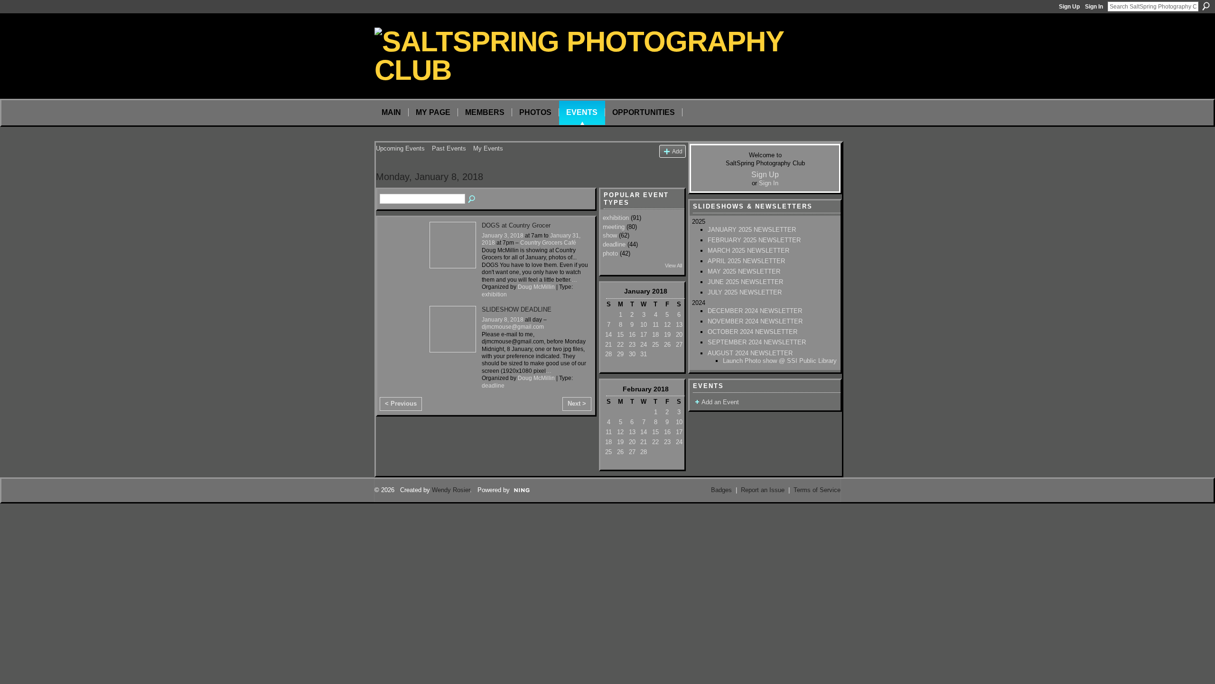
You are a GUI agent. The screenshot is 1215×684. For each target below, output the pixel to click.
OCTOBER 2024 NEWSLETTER (752, 331)
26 (667, 344)
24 (643, 344)
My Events (488, 148)
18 (655, 334)
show (610, 235)
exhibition (494, 294)
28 (608, 354)
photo (610, 253)
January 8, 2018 (502, 319)
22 (620, 344)
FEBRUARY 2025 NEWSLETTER (754, 240)
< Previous (401, 403)
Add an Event (720, 402)
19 (667, 334)
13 (679, 324)
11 (656, 324)
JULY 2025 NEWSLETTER (745, 292)
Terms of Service (817, 490)
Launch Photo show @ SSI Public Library (780, 360)
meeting (614, 226)
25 (655, 344)
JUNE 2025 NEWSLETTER (745, 281)
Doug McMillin (536, 287)
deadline (493, 385)
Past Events (449, 148)
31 (643, 354)
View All (673, 265)
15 (620, 334)
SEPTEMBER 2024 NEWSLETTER (757, 342)
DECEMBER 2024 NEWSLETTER (755, 310)
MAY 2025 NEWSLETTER (744, 271)
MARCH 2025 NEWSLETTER (748, 250)
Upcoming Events (400, 148)
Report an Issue (763, 490)
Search (1206, 6)
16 (632, 334)
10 (643, 324)
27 (679, 344)
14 (608, 334)
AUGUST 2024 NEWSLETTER (750, 353)
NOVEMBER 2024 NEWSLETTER (755, 321)
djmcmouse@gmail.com (513, 326)
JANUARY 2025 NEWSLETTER (752, 229)
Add (677, 151)
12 (667, 324)
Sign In (1094, 6)
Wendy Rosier (451, 490)
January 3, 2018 (502, 235)
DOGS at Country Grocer (516, 225)
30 (632, 354)
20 (679, 334)
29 (620, 354)
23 (632, 344)
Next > (577, 403)
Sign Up (1069, 6)
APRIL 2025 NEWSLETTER (746, 261)
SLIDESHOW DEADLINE (516, 309)
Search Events (472, 199)
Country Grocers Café (548, 242)
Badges (721, 490)
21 (608, 344)
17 (643, 334)
